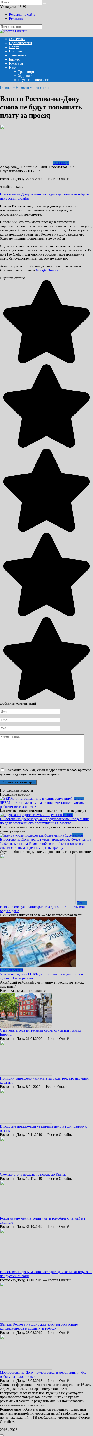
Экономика (17, 55)
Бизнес (14, 59)
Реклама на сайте (22, 14)
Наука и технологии (33, 80)
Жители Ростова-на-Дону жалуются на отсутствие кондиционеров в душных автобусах (39, 1326)
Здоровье (25, 76)
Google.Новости (48, 270)
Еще (12, 67)
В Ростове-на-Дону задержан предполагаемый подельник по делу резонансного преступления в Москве (44, 821)
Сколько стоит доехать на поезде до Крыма (33, 1174)
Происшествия (20, 43)
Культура (16, 63)
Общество (17, 39)
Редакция (16, 18)
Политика (16, 51)
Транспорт (26, 72)
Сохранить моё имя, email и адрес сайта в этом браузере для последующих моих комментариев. (45, 772)
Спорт (14, 47)
